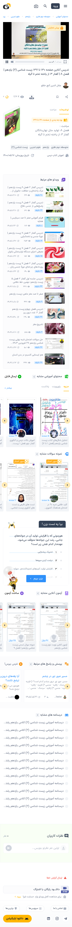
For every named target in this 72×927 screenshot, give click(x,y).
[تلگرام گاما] (65, 918)
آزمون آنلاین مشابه (51, 593)
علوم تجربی (15, 16)
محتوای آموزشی (62, 16)
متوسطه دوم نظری (43, 16)
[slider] (15, 62)
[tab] (64, 109)
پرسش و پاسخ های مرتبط (48, 664)
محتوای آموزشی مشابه (49, 376)
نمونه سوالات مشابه (51, 454)
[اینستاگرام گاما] (57, 918)
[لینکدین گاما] (48, 918)
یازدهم (27, 16)
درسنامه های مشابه (51, 715)
